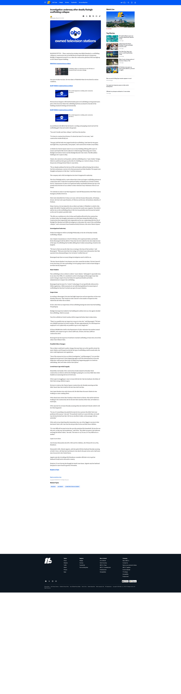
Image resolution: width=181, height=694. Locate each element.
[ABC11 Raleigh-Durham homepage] (49, 2)
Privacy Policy (47, 586)
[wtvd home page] (48, 560)
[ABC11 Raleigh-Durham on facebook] (45, 581)
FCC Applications (108, 586)
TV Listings (125, 572)
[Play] (120, 19)
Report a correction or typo (55, 477)
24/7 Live (54, 2)
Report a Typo (54, 469)
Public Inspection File (100, 586)
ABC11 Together (127, 567)
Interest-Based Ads (91, 586)
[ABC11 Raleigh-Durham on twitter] (49, 581)
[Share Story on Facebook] (83, 16)
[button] (45, 2)
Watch (65, 567)
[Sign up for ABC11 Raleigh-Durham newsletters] (56, 581)
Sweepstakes (103, 572)
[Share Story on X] (86, 16)
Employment (126, 576)
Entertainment (103, 569)
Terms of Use (84, 586)
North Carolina (103, 562)
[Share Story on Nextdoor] (93, 16)
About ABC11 (126, 560)
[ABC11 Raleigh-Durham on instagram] (52, 581)
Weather (66, 562)
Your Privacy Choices (55, 586)
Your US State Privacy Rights (75, 586)
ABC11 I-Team (103, 565)
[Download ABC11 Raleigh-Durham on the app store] (125, 581)
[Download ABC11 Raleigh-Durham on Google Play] (133, 581)
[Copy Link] (99, 16)
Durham (67, 2)
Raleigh (61, 2)
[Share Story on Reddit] (90, 16)
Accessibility (125, 574)
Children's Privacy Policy (64, 586)
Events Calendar (126, 569)
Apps (65, 572)
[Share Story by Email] (96, 16)
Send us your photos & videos (130, 565)
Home (65, 560)
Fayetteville (74, 2)
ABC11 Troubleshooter (105, 567)
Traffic (65, 565)
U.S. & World (103, 560)
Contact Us (125, 562)
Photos (65, 569)
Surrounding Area (83, 2)
